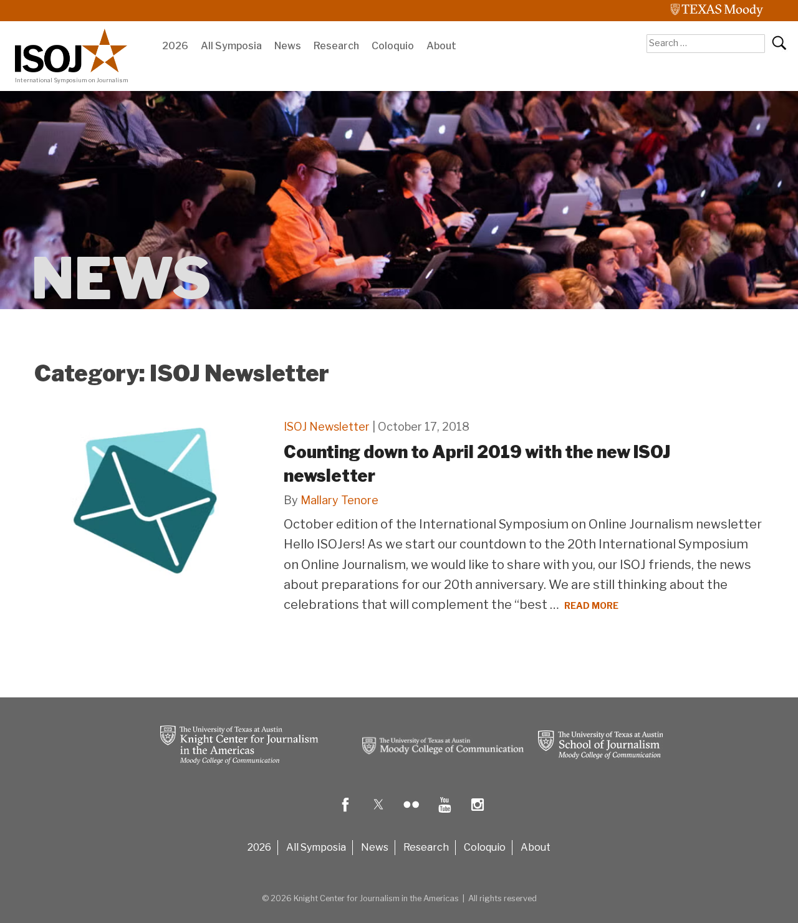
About (441, 46)
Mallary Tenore (339, 500)
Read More (591, 605)
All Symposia (231, 46)
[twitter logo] (378, 814)
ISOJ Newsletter (327, 426)
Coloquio (393, 46)
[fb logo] (345, 814)
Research (336, 46)
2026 (175, 46)
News (287, 46)
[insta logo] (477, 814)
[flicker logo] (411, 814)
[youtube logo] (444, 814)
